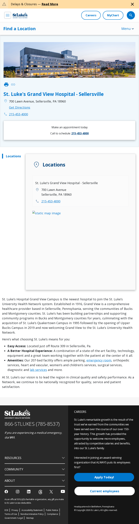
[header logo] (20, 15)
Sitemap (30, 518)
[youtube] (63, 491)
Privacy (15, 510)
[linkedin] (29, 491)
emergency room (98, 360)
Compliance (52, 514)
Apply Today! (104, 477)
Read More (50, 4)
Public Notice (52, 510)
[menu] (7, 15)
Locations (13, 156)
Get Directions (19, 107)
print (6, 84)
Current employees (104, 491)
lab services (38, 370)
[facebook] (7, 491)
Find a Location (19, 28)
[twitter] (51, 491)
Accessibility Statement (32, 510)
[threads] (40, 492)
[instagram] (18, 491)
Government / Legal (14, 518)
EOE (6, 510)
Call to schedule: (69, 133)
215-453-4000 (50, 201)
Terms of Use (11, 514)
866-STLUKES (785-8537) (32, 423)
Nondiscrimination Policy (32, 514)
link (13, 84)
